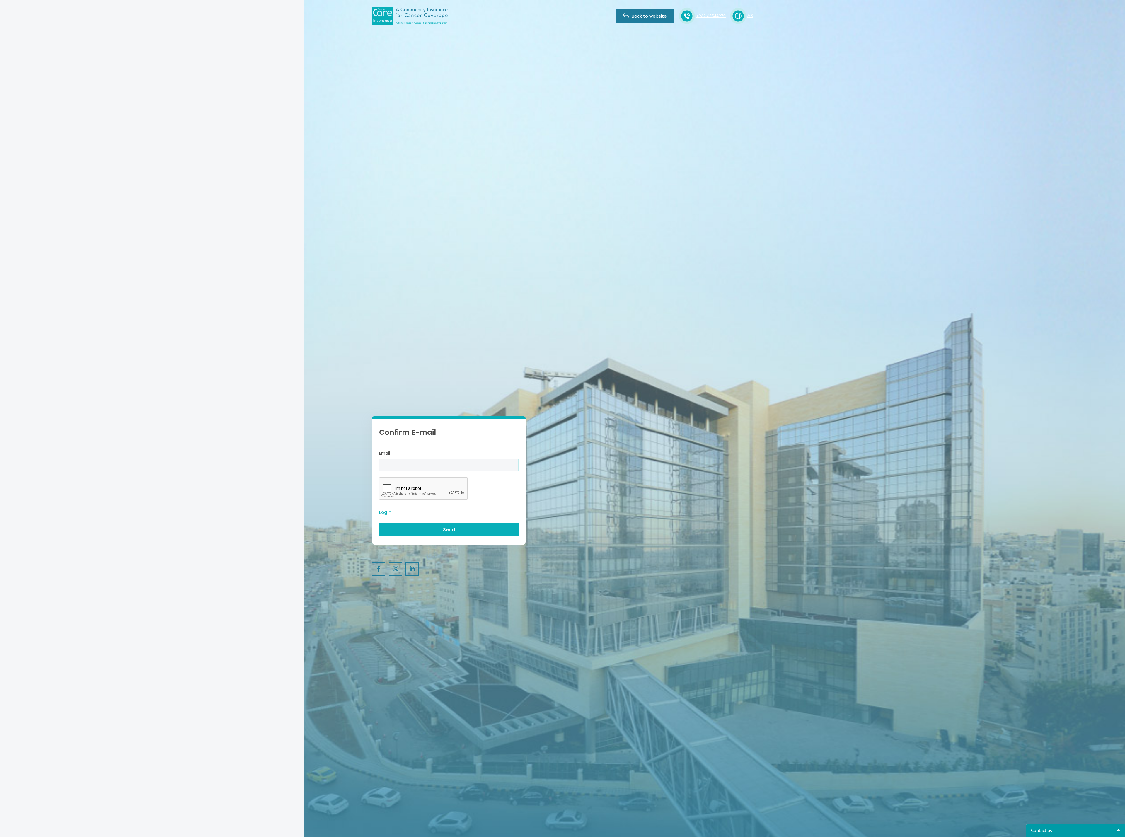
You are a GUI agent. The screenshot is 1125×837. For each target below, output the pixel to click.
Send (449, 529)
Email (384, 453)
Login (385, 512)
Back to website (649, 16)
